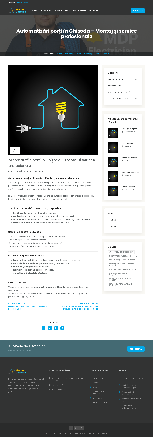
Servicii (58, 11)
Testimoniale (79, 11)
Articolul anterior (17, 303)
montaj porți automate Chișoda (123, 256)
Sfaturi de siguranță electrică (120, 98)
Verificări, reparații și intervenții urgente (130, 386)
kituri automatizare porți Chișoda (120, 279)
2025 (112, 220)
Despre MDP (98, 378)
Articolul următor (89, 303)
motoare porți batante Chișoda (122, 269)
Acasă (35, 11)
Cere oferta (138, 11)
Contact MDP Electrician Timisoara (103, 392)
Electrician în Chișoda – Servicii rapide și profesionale (27, 307)
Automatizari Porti (115, 79)
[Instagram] (76, 428)
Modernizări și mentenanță (119, 92)
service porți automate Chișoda (123, 260)
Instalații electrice (115, 86)
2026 (112, 226)
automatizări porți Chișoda (121, 252)
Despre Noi (46, 11)
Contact (93, 11)
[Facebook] (71, 428)
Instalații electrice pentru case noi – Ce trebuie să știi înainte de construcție (79, 307)
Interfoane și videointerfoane (129, 406)
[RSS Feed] (81, 428)
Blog (67, 11)
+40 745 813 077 (58, 389)
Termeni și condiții (100, 402)
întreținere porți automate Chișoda (120, 284)
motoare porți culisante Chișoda (119, 274)
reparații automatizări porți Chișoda (121, 264)
